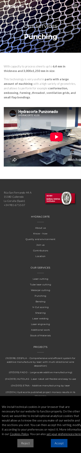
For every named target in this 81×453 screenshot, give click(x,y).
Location (40, 256)
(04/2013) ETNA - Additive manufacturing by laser (40, 385)
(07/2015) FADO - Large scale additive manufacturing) (40, 372)
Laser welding (40, 318)
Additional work (40, 329)
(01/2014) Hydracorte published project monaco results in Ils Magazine (40, 394)
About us (40, 227)
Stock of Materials (40, 335)
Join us (40, 244)
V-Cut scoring (40, 307)
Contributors (40, 250)
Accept (59, 443)
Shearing (40, 312)
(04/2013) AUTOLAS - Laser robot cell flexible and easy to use (40, 378)
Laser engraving (40, 324)
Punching (40, 295)
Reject (25, 443)
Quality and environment (40, 239)
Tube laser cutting (40, 284)
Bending (40, 301)
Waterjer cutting (40, 290)
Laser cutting (40, 278)
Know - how (40, 233)
